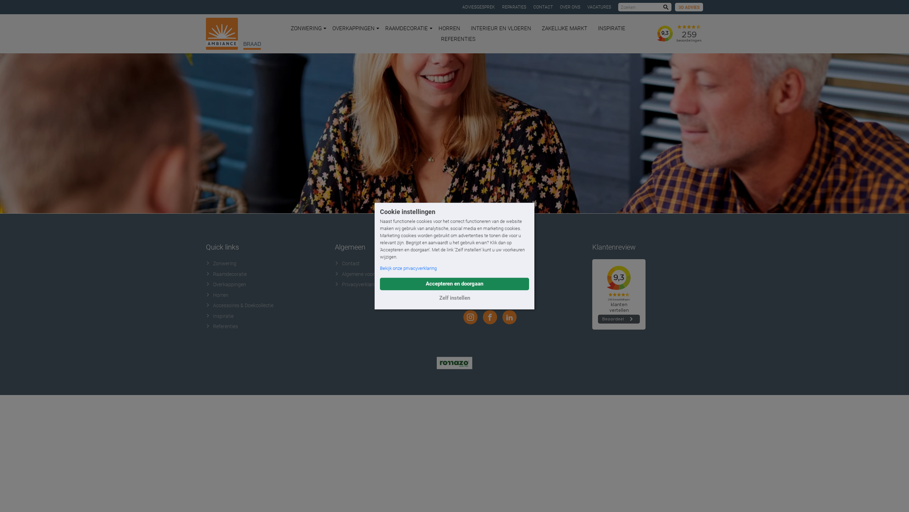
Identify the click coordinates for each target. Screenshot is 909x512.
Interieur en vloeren (501, 28)
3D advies (689, 7)
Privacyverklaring (361, 284)
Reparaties (514, 7)
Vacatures (599, 7)
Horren (449, 28)
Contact (543, 7)
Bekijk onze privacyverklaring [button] (408, 268)
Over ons (570, 7)
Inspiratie (611, 28)
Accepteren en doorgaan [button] (454, 284)
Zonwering (306, 28)
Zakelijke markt (564, 28)
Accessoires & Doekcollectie (243, 305)
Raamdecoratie (406, 28)
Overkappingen (353, 28)
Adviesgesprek (478, 7)
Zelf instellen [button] (454, 298)
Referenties (458, 39)
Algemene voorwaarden (368, 274)
